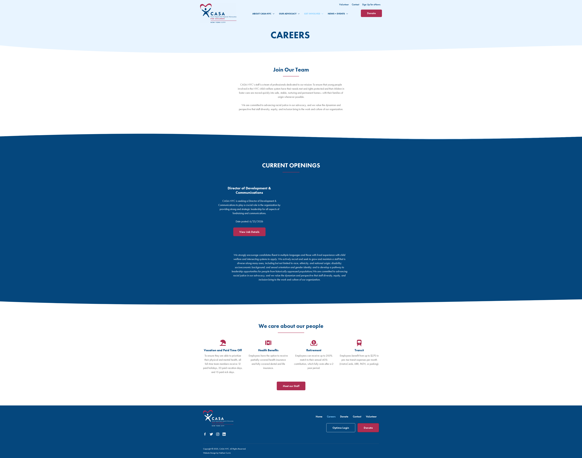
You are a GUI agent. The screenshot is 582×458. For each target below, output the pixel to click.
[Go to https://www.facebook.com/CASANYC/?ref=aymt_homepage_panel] (205, 434)
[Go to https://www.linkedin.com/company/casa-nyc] (224, 434)
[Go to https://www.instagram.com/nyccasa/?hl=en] (217, 434)
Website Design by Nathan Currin (217, 452)
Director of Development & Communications (249, 190)
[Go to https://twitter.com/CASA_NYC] (211, 434)
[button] (272, 13)
